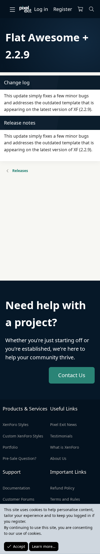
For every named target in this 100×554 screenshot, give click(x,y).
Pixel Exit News (63, 424)
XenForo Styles (16, 424)
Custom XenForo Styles (23, 436)
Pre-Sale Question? (19, 458)
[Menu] (12, 9)
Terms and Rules (65, 499)
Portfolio (10, 447)
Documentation (16, 488)
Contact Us (71, 375)
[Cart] (80, 9)
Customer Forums (18, 499)
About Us (58, 458)
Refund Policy (62, 488)
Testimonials (61, 436)
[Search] (91, 9)
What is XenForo (64, 447)
